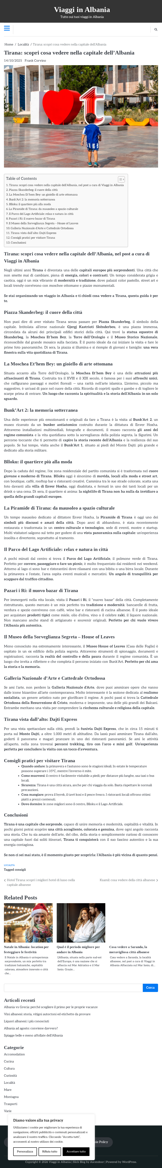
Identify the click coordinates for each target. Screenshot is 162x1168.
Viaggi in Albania (82, 9)
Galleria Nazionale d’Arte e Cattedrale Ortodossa (42, 228)
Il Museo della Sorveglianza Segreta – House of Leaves (43, 223)
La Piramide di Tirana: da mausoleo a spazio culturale (43, 209)
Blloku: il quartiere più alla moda (30, 204)
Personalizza (25, 1151)
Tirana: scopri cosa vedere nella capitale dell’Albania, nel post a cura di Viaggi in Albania (66, 185)
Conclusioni (18, 242)
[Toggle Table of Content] (119, 179)
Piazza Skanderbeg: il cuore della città (33, 190)
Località (9, 865)
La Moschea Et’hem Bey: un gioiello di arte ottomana (43, 194)
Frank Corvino (35, 61)
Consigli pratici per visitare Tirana (33, 237)
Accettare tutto (76, 1151)
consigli (20, 870)
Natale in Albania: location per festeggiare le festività (13, 957)
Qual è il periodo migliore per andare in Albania (34, 957)
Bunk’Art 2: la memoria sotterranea (32, 199)
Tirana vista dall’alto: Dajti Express (33, 233)
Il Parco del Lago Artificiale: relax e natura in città (41, 214)
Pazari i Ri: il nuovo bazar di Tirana (32, 218)
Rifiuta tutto (49, 1151)
